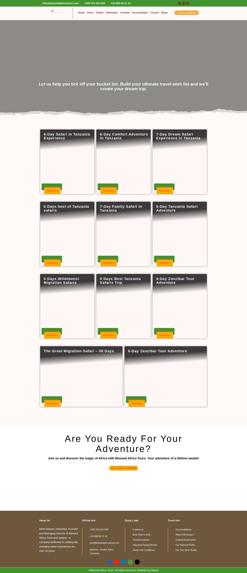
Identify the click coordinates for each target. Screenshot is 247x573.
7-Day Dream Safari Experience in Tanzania (178, 136)
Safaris (99, 12)
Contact (154, 12)
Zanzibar (125, 12)
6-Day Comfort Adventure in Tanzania (124, 136)
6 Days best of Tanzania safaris (66, 208)
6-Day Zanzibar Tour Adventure (175, 281)
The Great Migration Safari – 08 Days (79, 351)
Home (81, 12)
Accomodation (140, 12)
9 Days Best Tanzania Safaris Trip (120, 281)
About (90, 12)
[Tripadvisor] (187, 3)
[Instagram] (183, 3)
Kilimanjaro (112, 12)
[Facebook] (179, 3)
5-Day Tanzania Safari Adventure (177, 208)
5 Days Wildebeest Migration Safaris (61, 281)
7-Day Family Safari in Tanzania (121, 208)
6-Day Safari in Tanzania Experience (67, 136)
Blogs (164, 12)
